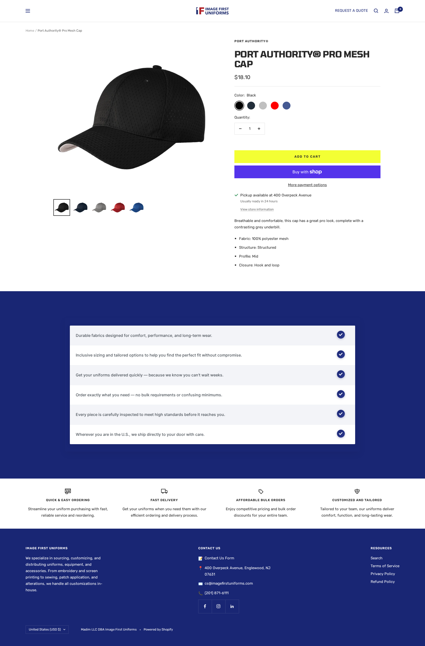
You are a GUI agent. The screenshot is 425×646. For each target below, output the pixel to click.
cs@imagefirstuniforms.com (229, 583)
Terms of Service (385, 566)
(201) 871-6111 (216, 593)
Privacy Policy (383, 574)
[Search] (376, 11)
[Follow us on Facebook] (205, 606)
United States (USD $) (45, 629)
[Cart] (397, 11)
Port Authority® (251, 41)
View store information (257, 209)
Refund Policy (383, 581)
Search (376, 558)
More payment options (307, 185)
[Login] (386, 11)
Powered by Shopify (158, 629)
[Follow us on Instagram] (218, 606)
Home (30, 30)
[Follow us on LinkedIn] (232, 606)
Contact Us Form (219, 558)
